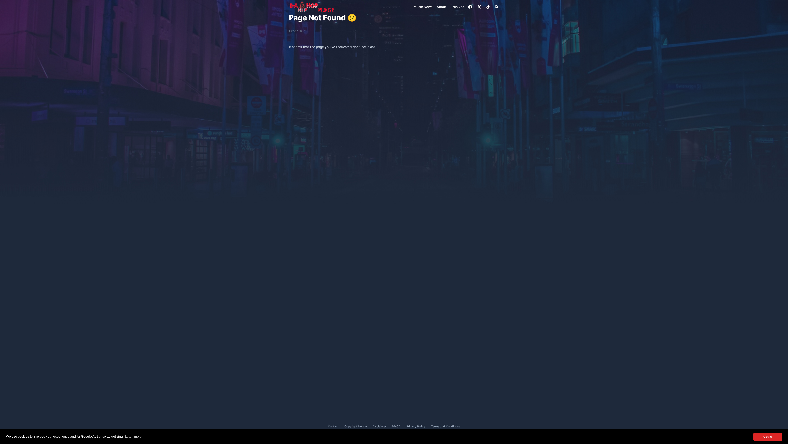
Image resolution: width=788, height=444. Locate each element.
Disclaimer (379, 426)
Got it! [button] (767, 436)
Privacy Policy (415, 426)
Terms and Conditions (445, 426)
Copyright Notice (355, 426)
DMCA (396, 426)
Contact (333, 426)
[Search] (496, 6)
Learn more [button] (133, 436)
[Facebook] (470, 7)
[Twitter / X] (479, 7)
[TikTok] (488, 7)
